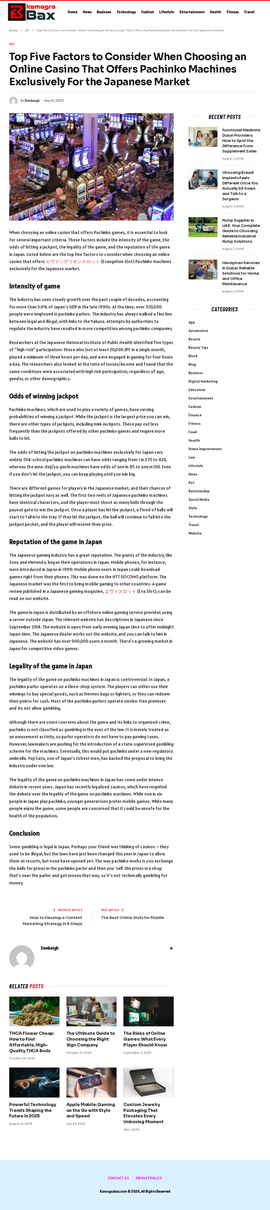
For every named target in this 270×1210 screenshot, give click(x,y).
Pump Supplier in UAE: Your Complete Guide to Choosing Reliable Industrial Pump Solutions (241, 231)
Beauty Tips (198, 347)
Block (193, 356)
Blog (192, 364)
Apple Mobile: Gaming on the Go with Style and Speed (90, 1110)
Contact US (118, 1178)
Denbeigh (32, 100)
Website (195, 533)
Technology (126, 11)
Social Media (199, 499)
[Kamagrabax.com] (32, 12)
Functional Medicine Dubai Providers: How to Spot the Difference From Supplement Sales (241, 141)
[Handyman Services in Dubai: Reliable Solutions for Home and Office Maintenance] (203, 270)
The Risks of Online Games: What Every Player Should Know (145, 1039)
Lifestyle (166, 11)
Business (104, 11)
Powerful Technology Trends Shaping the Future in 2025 (32, 1110)
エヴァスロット (120, 591)
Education (197, 389)
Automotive (198, 330)
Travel (249, 11)
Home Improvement (205, 448)
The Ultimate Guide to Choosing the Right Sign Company (90, 1039)
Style (193, 508)
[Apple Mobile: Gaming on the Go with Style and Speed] (91, 1082)
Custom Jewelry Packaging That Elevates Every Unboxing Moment (143, 1113)
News (87, 11)
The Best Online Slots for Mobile (132, 917)
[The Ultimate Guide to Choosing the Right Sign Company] (91, 1011)
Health (215, 11)
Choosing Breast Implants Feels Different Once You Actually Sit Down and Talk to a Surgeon (240, 185)
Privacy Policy (149, 1178)
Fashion (147, 11)
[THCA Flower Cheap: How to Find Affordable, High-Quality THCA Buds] (34, 1011)
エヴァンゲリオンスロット (73, 261)
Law (192, 457)
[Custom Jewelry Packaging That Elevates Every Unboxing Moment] (148, 1082)
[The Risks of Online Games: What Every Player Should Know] (148, 1011)
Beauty (194, 339)
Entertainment (192, 11)
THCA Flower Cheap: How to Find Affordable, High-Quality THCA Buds (31, 1042)
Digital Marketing (203, 381)
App (192, 322)
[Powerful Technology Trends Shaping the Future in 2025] (34, 1082)
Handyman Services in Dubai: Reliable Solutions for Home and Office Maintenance (241, 273)
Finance (195, 415)
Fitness (233, 11)
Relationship (199, 491)
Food (193, 432)
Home (73, 11)
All (12, 44)
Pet (191, 482)
